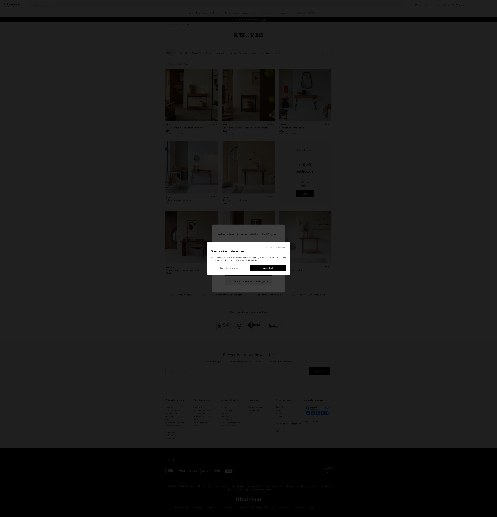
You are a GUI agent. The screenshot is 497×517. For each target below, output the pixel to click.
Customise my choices (229, 268)
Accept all (268, 268)
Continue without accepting (274, 247)
